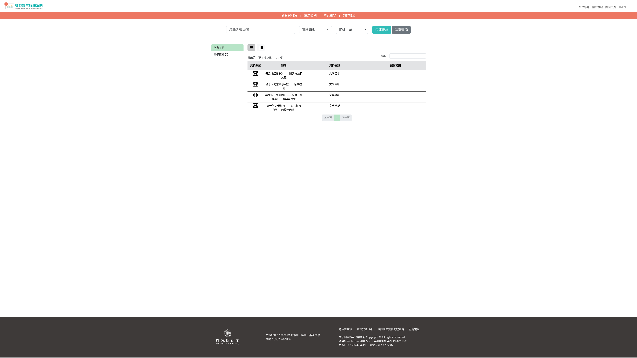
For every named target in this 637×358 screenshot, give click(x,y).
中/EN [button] (622, 7)
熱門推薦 (349, 15)
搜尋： (384, 56)
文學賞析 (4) (221, 54)
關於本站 (597, 7)
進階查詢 (401, 30)
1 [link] (337, 117)
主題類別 (310, 15)
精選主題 (329, 15)
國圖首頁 (610, 7)
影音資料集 (289, 15)
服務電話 (414, 329)
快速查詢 (381, 30)
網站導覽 (584, 7)
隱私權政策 (345, 329)
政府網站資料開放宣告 (391, 329)
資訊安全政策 (365, 329)
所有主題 (219, 48)
